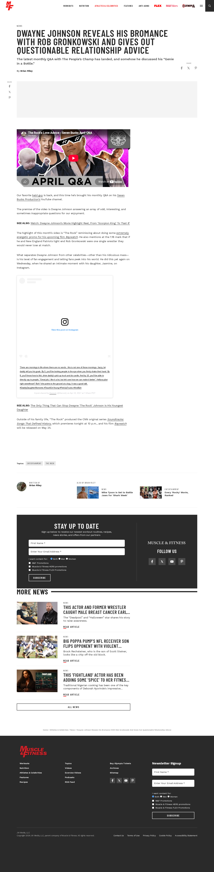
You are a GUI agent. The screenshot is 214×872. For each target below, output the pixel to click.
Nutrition (84, 5)
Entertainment (34, 463)
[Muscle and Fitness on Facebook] (152, 561)
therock (52, 393)
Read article (71, 626)
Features (128, 5)
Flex (158, 6)
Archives (114, 768)
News (19, 26)
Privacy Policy (149, 835)
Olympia (188, 6)
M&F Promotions (40, 563)
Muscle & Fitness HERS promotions (49, 566)
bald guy (37, 195)
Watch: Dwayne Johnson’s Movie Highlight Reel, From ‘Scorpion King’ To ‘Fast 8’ (80, 223)
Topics (68, 763)
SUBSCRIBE (39, 577)
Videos (68, 768)
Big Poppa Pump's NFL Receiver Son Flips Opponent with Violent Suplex (96, 646)
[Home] (10, 9)
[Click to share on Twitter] (188, 68)
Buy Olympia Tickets (120, 763)
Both (55, 559)
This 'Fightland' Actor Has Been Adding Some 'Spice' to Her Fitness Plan (95, 679)
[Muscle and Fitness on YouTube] (171, 561)
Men (63, 559)
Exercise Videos (73, 773)
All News (73, 707)
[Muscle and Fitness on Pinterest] (181, 561)
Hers (172, 6)
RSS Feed (70, 782)
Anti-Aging (144, 5)
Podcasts (69, 777)
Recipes (24, 782)
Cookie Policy (165, 835)
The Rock (50, 463)
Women (72, 559)
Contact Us (119, 835)
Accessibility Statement (186, 835)
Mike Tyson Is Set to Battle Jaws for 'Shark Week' (117, 494)
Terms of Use (133, 835)
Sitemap (114, 773)
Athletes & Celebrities (106, 5)
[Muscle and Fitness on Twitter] (162, 561)
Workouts (68, 5)
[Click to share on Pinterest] (195, 68)
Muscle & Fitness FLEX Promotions (49, 570)
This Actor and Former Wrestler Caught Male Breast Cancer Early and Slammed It (96, 612)
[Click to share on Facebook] (181, 68)
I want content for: (38, 559)
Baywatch (120, 423)
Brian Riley (26, 71)
